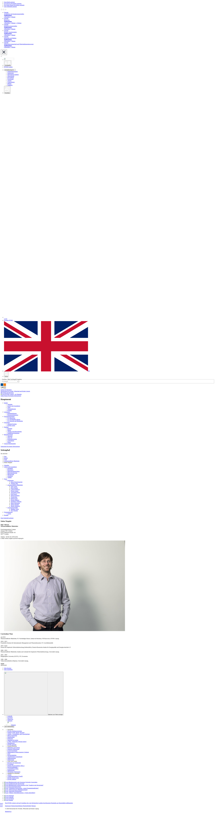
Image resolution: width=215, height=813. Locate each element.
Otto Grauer (14, 486)
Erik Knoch (14, 494)
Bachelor (9, 428)
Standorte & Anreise (12, 740)
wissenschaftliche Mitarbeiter (15, 485)
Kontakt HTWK (8, 320)
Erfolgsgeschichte (12, 439)
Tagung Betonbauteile (10, 443)
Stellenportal (10, 759)
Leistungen (7, 412)
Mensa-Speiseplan (12, 735)
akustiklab (10, 468)
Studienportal (10, 770)
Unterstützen (10, 440)
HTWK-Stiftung (11, 779)
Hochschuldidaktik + (12, 767)
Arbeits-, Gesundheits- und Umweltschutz (18, 734)
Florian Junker (14, 491)
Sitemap (33, 806)
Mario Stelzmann (15, 503)
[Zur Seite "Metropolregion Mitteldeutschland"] (16, 789)
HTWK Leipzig (8, 67)
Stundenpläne (11, 737)
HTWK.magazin (11, 744)
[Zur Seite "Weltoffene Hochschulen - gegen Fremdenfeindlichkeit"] (21, 788)
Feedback (10, 85)
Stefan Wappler (15, 504)
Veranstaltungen (11, 409)
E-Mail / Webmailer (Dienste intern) (16, 741)
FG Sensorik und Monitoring (15, 421)
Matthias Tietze (15, 509)
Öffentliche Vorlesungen (13, 772)
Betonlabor (10, 470)
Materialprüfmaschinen (13, 471)
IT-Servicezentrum (12, 750)
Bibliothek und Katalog (13, 747)
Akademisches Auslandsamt (14, 756)
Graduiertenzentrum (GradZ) (15, 776)
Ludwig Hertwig (15, 489)
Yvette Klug (14, 497)
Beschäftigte (10, 77)
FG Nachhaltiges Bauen (13, 419)
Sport (8, 753)
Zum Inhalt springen (9, 2)
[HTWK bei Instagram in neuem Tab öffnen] (9, 795)
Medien (9, 83)
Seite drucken (7, 668)
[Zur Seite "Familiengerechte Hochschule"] (14, 783)
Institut (6, 403)
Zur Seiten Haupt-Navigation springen (14, 5)
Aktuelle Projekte (12, 424)
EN (89, 371)
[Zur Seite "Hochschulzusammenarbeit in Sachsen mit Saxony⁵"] (13, 791)
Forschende (10, 79)
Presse (9, 442)
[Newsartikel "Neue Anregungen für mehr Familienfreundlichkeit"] (24, 785)
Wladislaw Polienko (16, 501)
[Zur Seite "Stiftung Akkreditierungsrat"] (19, 792)
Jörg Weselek (14, 510)
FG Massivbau (11, 418)
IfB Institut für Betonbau (7, 392)
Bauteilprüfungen (12, 413)
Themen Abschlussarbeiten (14, 431)
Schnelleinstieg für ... (10, 70)
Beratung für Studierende (14, 762)
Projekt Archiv (11, 425)
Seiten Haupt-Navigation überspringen (11, 395)
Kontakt (9, 410)
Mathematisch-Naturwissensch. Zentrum (18, 752)
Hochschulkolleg (11, 755)
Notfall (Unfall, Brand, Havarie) (15, 732)
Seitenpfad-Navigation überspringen (10, 446)
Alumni (9, 80)
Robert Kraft (14, 498)
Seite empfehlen (8, 669)
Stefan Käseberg (15, 495)
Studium (6, 427)
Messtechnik (10, 474)
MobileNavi (8, 811)
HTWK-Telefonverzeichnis (14, 731)
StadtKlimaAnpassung (13, 433)
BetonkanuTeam (8, 434)
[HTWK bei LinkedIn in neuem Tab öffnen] (8, 797)
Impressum (8, 806)
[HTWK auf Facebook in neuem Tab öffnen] (9, 798)
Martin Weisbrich (15, 506)
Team (8, 407)
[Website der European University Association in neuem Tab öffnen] (20, 782)
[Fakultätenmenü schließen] (4, 52)
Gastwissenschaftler (12, 507)
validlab (9, 477)
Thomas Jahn (14, 483)
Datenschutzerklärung (17, 806)
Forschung (7, 422)
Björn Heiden (14, 488)
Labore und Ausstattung (13, 406)
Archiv (9, 513)
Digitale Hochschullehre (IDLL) (16, 765)
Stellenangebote (11, 758)
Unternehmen (11, 82)
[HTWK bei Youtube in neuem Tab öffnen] (8, 800)
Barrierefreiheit (27, 806)
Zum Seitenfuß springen (10, 6)
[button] (7, 63)
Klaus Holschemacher (16, 482)
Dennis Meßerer (15, 500)
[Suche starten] (18, 381)
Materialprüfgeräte (12, 473)
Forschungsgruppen (9, 416)
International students (13, 74)
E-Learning (10, 764)
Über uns (9, 437)
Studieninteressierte (12, 71)
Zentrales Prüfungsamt (13, 749)
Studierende (10, 73)
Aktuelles (9, 404)
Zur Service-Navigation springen (12, 3)
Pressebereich (11, 743)
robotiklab (10, 476)
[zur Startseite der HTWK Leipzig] (11, 394)
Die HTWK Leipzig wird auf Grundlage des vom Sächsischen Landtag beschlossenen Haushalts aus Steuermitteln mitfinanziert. (39, 803)
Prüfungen (10, 738)
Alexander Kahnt (15, 492)
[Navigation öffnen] (1, 56)
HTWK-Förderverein (13, 778)
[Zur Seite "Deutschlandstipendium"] (12, 786)
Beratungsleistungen (12, 415)
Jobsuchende (10, 76)
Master (9, 430)
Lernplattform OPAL (13, 768)
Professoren (10, 480)
